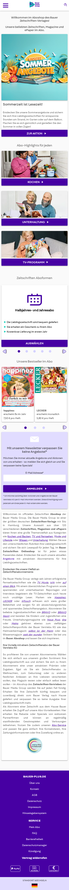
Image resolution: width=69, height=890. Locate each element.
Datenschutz (34, 801)
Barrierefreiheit (34, 839)
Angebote (10, 558)
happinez (9, 410)
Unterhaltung (40, 540)
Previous (4, 427)
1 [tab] (25, 427)
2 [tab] (35, 427)
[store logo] (35, 4)
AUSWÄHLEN (35, 343)
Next (65, 427)
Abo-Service (59, 725)
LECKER (42, 410)
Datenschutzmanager (34, 845)
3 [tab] (43, 427)
